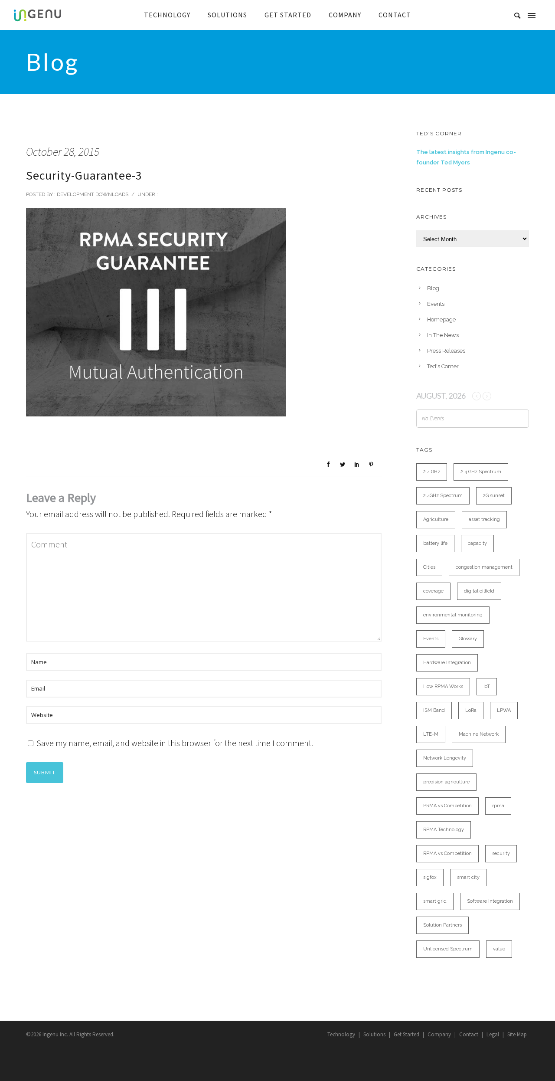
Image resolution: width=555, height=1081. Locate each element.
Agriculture (435, 519)
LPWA (504, 710)
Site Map (517, 1034)
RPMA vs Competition (447, 853)
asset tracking (484, 519)
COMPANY (345, 14)
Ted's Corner (443, 366)
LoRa (471, 710)
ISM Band (434, 710)
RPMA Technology (443, 829)
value (499, 949)
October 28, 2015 (62, 151)
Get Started (406, 1034)
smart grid (435, 901)
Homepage (441, 319)
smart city (468, 877)
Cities (429, 567)
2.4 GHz (431, 472)
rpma (498, 806)
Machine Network (479, 734)
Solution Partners (442, 925)
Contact (468, 1034)
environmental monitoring (453, 615)
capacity (477, 543)
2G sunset (494, 495)
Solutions (374, 1034)
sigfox (430, 877)
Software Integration (490, 901)
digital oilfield (479, 591)
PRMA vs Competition (447, 806)
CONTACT (395, 14)
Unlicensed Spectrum (448, 949)
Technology (341, 1034)
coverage (433, 591)
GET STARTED (287, 14)
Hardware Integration (447, 662)
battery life (435, 543)
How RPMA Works (443, 686)
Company (439, 1034)
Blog (433, 288)
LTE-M (430, 734)
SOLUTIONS (227, 14)
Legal (492, 1034)
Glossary (468, 639)
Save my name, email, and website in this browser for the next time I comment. (174, 742)
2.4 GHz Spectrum (480, 472)
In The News (443, 335)
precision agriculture (446, 782)
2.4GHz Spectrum (443, 495)
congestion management (484, 567)
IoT (486, 686)
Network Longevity (444, 758)
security (501, 853)
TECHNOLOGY (167, 14)
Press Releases (446, 350)
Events (435, 304)
